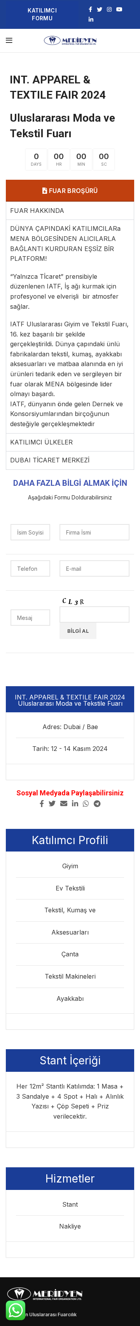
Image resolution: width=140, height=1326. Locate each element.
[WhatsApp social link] (85, 803)
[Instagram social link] (109, 9)
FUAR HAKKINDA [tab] (37, 210)
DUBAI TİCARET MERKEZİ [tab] (49, 460)
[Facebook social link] (90, 9)
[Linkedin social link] (91, 19)
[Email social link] (64, 803)
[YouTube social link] (119, 9)
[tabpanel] (70, 326)
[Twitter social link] (99, 9)
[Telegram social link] (97, 803)
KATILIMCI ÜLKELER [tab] (41, 442)
